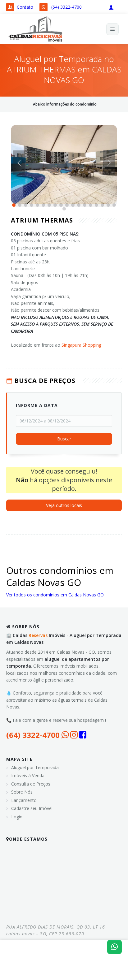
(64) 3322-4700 (66, 7)
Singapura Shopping (81, 345)
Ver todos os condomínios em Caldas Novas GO (55, 595)
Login (16, 817)
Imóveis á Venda (27, 775)
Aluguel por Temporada (35, 767)
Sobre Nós (22, 792)
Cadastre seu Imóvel (32, 808)
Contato (25, 7)
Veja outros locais (64, 505)
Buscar (64, 439)
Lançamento (24, 800)
